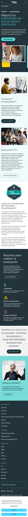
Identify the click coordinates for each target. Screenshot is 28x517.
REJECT (14, 510)
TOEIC (3, 449)
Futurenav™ (5, 6)
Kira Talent (4, 472)
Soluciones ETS (5, 436)
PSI (2, 466)
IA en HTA (3, 410)
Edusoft (3, 469)
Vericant (3, 475)
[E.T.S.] (14, 2)
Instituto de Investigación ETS (9, 439)
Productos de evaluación (7, 433)
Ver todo (3, 459)
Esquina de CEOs (5, 423)
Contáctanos (8, 394)
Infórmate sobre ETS (10, 175)
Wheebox (3, 478)
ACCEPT (14, 514)
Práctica (3, 456)
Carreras (3, 413)
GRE (2, 452)
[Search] (26, 485)
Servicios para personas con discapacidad (12, 416)
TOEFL (3, 446)
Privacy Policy (13, 503)
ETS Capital (4, 426)
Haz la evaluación (8, 39)
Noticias (3, 420)
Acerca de (4, 407)
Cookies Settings (14, 506)
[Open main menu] (2, 2)
